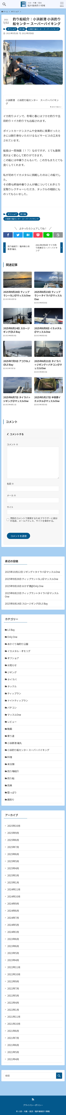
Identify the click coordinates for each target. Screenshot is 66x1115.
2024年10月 (13, 896)
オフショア (12, 29)
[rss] (33, 1099)
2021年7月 (13, 1038)
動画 (9, 728)
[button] (8, 235)
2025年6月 (13, 854)
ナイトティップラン (17, 700)
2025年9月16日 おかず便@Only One (24, 586)
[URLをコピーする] (58, 235)
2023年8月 (13, 939)
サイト (10, 507)
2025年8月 (13, 840)
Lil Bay (11, 629)
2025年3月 (13, 875)
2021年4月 (13, 1059)
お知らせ (12, 665)
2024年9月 (13, 903)
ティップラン (14, 693)
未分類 (10, 764)
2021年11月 (13, 1016)
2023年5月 (13, 953)
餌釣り (10, 799)
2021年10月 (13, 1023)
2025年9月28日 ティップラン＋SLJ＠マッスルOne (31, 579)
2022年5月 (13, 995)
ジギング (12, 672)
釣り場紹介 (13, 771)
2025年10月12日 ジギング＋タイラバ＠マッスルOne (32, 571)
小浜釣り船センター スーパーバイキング (43, 29)
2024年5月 (13, 924)
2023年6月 (13, 946)
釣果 (9, 785)
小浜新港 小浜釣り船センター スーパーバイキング (32, 101)
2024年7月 (13, 917)
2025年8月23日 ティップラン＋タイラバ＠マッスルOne (32, 594)
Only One (12, 636)
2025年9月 (13, 832)
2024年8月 (13, 910)
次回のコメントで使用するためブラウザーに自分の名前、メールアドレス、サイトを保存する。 (33, 519)
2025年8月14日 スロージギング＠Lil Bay (26, 603)
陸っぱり (12, 792)
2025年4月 (13, 868)
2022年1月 (13, 1009)
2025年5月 (13, 861)
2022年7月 (13, 988)
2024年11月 (13, 889)
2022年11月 (13, 967)
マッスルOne (14, 714)
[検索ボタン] (4, 4)
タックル (12, 686)
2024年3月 (13, 932)
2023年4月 (13, 960)
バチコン (12, 707)
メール (11, 495)
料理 (9, 757)
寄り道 (10, 736)
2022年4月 (13, 1002)
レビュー (12, 721)
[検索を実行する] (59, 1075)
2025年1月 (13, 882)
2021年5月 (13, 1052)
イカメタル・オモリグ (18, 651)
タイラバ (12, 679)
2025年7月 (13, 847)
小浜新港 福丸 (14, 743)
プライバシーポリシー (33, 1105)
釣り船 (22, 29)
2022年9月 (13, 981)
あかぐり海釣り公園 (17, 644)
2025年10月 (13, 825)
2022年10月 (13, 974)
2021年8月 (13, 1030)
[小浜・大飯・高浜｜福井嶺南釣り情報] (33, 4)
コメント (12, 444)
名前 (10, 483)
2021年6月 (13, 1045)
